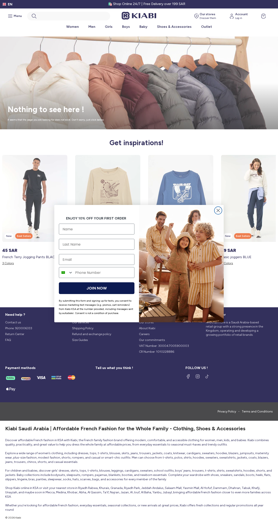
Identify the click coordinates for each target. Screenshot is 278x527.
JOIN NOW (97, 288)
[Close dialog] (218, 210)
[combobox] (66, 272)
